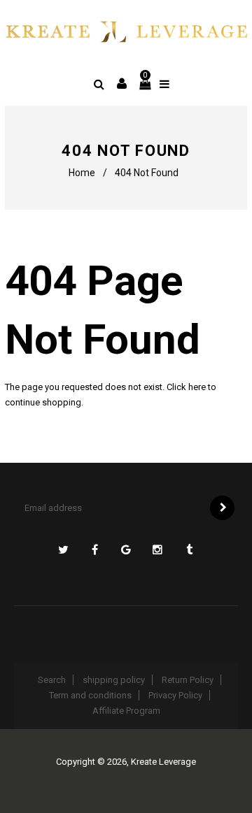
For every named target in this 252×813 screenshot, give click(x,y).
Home (82, 172)
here (197, 387)
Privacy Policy (175, 695)
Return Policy (188, 680)
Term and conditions (90, 695)
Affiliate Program (126, 710)
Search (52, 680)
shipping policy (114, 680)
